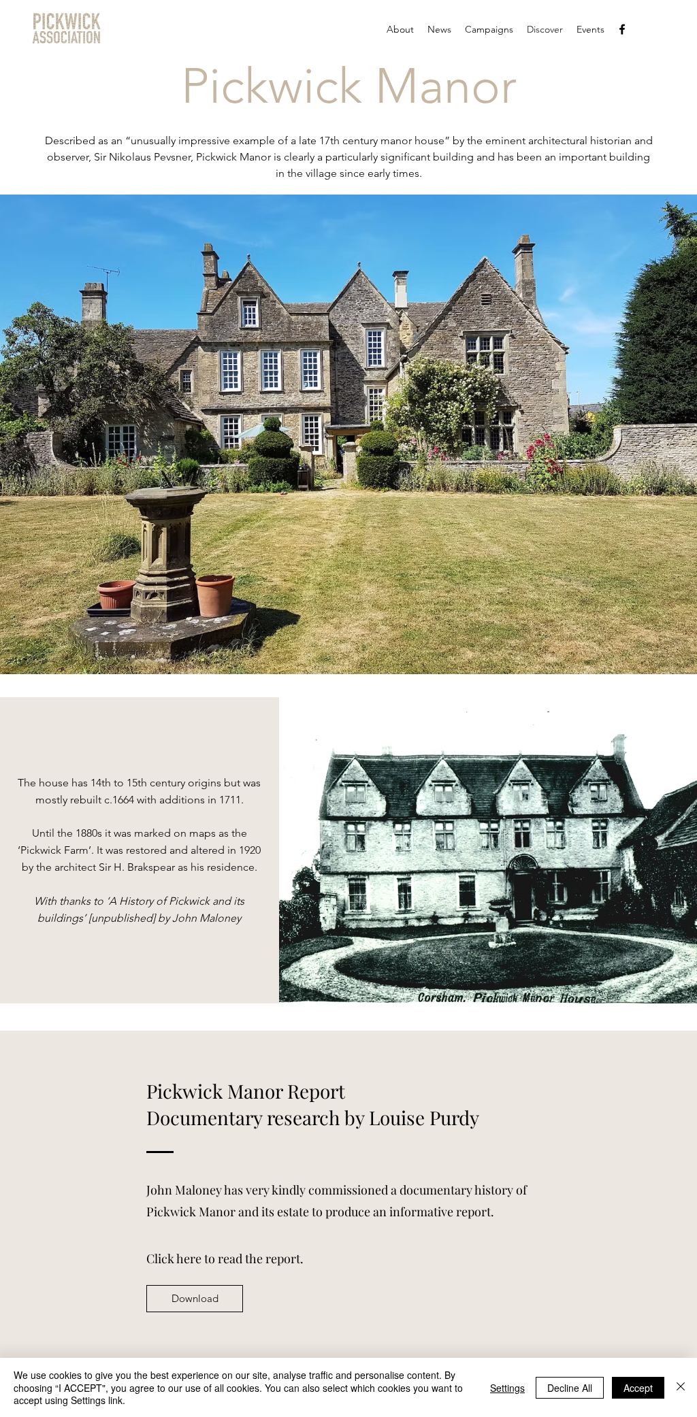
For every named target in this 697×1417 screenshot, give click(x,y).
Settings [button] (507, 1388)
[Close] (680, 1387)
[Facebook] (622, 29)
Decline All (569, 1388)
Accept (638, 1388)
